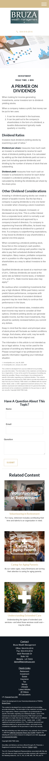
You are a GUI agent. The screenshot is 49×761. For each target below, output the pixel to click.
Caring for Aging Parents (24, 564)
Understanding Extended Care (24, 615)
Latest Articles (24, 689)
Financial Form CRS (11, 697)
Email (8, 424)
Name (9, 408)
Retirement (24, 671)
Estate (24, 676)
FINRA (30, 747)
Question (8, 439)
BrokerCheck (6, 703)
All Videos (25, 692)
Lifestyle (24, 686)
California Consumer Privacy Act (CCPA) (22, 732)
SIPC (35, 747)
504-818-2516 (26, 31)
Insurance (24, 679)
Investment (24, 674)
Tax (24, 681)
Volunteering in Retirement (24, 513)
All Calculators (24, 694)
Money (24, 684)
